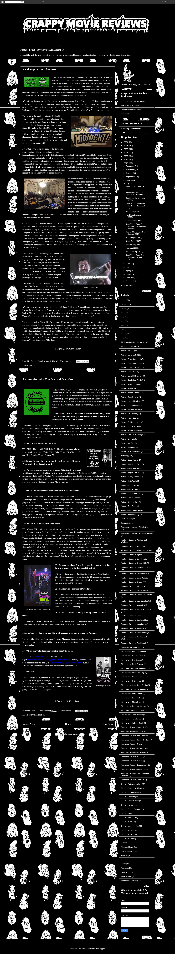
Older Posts (107, 724)
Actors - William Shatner (131, 451)
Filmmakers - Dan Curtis (131, 660)
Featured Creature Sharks (131, 616)
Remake (124, 868)
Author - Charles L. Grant (131, 464)
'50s (122, 321)
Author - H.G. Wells (129, 481)
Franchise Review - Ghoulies (132, 744)
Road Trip (33, 365)
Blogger (101, 948)
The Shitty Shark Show (130, 105)
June (128, 264)
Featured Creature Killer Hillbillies (134, 590)
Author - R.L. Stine (128, 506)
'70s (122, 330)
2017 (126, 286)
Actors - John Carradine (130, 393)
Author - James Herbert (130, 494)
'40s (122, 317)
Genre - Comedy (128, 797)
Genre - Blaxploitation (130, 792)
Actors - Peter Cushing (130, 418)
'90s (122, 338)
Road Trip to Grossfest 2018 (39, 69)
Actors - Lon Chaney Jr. (130, 405)
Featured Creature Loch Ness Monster (136, 595)
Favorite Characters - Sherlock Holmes (137, 533)
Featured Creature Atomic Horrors (135, 550)
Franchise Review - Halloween (133, 748)
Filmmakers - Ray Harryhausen (133, 706)
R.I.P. (123, 860)
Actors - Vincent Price (129, 447)
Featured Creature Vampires (132, 624)
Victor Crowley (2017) (134, 252)
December (130, 166)
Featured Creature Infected (132, 586)
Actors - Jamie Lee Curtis (131, 380)
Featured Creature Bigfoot (131, 555)
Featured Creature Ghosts (131, 582)
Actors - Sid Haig (128, 439)
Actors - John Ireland (129, 397)
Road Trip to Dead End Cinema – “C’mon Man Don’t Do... (136, 226)
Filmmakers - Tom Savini (131, 719)
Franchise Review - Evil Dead (133, 736)
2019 (126, 160)
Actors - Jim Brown (128, 388)
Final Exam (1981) (133, 244)
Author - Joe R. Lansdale (131, 498)
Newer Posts (28, 724)
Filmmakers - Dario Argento (132, 664)
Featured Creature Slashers (132, 620)
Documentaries (127, 523)
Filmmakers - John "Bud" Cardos (134, 685)
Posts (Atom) (73, 734)
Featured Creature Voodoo (132, 628)
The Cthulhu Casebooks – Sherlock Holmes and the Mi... (136, 206)
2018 (126, 163)
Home (68, 724)
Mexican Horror (127, 847)
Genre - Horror (127, 818)
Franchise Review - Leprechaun (134, 765)
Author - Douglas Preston (131, 468)
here (56, 277)
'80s (122, 334)
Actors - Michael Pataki (130, 409)
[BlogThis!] (80, 361)
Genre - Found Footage (130, 809)
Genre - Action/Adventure (131, 784)
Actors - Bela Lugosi (129, 351)
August (129, 180)
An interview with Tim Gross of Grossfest (47, 379)
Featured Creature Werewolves (134, 633)
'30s (122, 313)
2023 (126, 146)
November (130, 170)
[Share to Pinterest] (87, 361)
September (131, 177)
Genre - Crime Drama (130, 801)
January (129, 281)
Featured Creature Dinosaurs (133, 574)
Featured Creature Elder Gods (133, 578)
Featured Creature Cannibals (133, 559)
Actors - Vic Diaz (127, 443)
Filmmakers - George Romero (133, 677)
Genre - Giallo (126, 813)
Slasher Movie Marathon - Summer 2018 (136, 233)
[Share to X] (82, 361)
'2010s (123, 304)
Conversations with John (131, 110)
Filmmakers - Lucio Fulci (131, 698)
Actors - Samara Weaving (131, 435)
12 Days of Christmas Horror (132, 342)
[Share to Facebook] (85, 361)
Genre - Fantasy (127, 805)
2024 (126, 142)
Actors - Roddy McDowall (131, 426)
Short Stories (126, 876)
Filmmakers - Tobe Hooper (132, 715)
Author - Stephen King (130, 515)
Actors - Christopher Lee (131, 363)
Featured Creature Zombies (132, 643)
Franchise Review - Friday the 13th (135, 740)
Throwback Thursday (129, 881)
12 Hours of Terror (128, 346)
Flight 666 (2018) (133, 211)
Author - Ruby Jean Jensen (132, 510)
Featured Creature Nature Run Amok (136, 609)
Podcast (124, 855)
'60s (122, 325)
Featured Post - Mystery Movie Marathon (42, 49)
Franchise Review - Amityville (133, 727)
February (130, 278)
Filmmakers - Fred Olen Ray (132, 673)
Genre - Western (128, 839)
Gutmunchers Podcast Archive (133, 101)
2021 (126, 153)
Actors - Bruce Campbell (131, 359)
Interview (32, 715)
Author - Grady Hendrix (130, 477)
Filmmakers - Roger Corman (132, 710)
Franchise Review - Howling (132, 761)
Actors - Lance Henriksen (131, 401)
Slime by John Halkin (134, 221)
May (128, 267)
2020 (126, 156)
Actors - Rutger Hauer (130, 430)
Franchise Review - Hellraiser (133, 752)
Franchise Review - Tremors (132, 780)
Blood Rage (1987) (133, 241)
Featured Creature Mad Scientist (134, 601)
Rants (123, 864)
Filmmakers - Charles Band (132, 656)
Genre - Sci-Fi (126, 834)
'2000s (123, 300)
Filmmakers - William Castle (132, 723)
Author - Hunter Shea (129, 489)
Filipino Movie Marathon (131, 647)
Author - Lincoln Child (129, 502)
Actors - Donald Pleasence (132, 376)
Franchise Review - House (131, 757)
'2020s (123, 309)
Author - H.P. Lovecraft (130, 485)
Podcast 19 (125, 114)
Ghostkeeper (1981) (134, 237)
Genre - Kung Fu (128, 822)
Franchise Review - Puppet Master (135, 769)
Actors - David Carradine (131, 367)
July (128, 184)
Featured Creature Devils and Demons (136, 567)
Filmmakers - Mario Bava (131, 702)
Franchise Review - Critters (132, 731)
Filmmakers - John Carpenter (133, 689)
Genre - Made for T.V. (130, 826)
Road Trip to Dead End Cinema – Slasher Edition (135, 257)
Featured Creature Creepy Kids (134, 563)
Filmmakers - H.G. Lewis (131, 681)
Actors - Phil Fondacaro (130, 422)
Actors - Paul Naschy (129, 414)
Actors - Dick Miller (128, 372)
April (128, 271)
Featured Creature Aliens (131, 546)
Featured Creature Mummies (133, 605)
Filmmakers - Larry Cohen (131, 694)
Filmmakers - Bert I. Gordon (132, 652)
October (129, 173)
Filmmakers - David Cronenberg (134, 668)
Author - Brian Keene (129, 460)
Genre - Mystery (127, 830)
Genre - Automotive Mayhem (132, 788)
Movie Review (126, 851)
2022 (126, 149)
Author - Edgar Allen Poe (131, 472)
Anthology (125, 456)
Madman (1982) (132, 248)
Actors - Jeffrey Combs (130, 384)
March (129, 274)
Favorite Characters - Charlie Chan (135, 527)
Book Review (126, 519)
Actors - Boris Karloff (129, 355)
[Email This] (77, 361)
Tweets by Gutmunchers (131, 129)
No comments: (66, 361)
